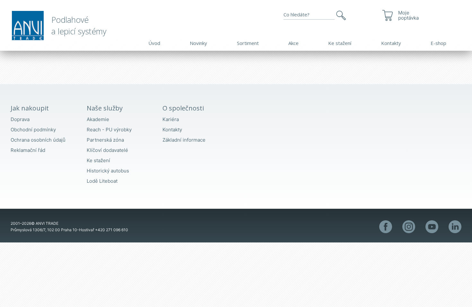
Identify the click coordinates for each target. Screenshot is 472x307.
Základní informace (183, 140)
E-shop (438, 43)
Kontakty (391, 43)
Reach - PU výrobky (109, 130)
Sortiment (248, 43)
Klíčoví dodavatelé (107, 150)
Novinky (198, 43)
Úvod (154, 43)
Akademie (98, 119)
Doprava (20, 119)
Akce (293, 43)
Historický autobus (108, 171)
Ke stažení (339, 43)
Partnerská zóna (105, 140)
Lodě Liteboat (102, 181)
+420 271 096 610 (111, 229)
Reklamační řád (28, 150)
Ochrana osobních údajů (38, 140)
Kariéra (170, 119)
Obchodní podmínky (33, 130)
